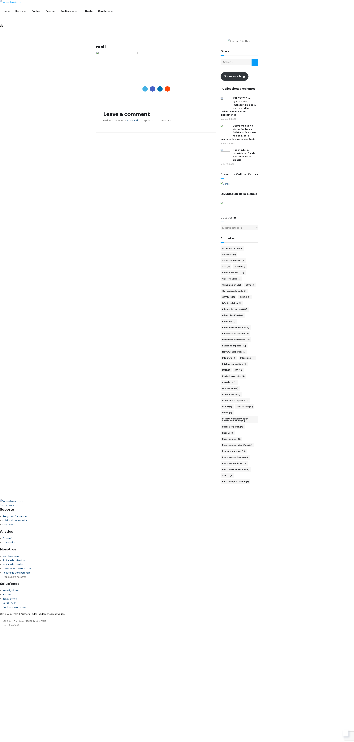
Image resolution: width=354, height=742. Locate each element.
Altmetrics (229, 254)
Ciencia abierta (231, 285)
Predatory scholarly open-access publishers (235, 420)
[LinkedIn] (160, 89)
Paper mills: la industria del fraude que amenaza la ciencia (244, 155)
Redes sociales (231, 439)
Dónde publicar (231, 303)
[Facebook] (152, 89)
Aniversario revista (233, 260)
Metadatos (229, 382)
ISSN (226, 370)
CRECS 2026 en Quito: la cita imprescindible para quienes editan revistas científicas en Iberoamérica (238, 106)
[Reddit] (167, 89)
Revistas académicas (235, 457)
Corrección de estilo (234, 291)
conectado (133, 120)
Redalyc (228, 433)
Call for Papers (231, 279)
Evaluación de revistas (236, 339)
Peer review (245, 406)
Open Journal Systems (235, 400)
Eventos (50, 11)
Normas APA (230, 388)
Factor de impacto (234, 346)
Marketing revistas (233, 376)
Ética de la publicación (235, 481)
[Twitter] (145, 89)
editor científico (232, 315)
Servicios (20, 11)
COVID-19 (228, 297)
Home (6, 11)
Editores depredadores (235, 327)
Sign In (28, 735)
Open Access (231, 394)
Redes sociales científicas (237, 445)
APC (226, 266)
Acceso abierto (232, 248)
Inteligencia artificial (234, 364)
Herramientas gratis (233, 352)
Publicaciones (69, 11)
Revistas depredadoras (235, 469)
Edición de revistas (234, 309)
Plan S (227, 412)
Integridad (247, 358)
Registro (20, 735)
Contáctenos (105, 11)
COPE (250, 285)
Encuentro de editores (235, 333)
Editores (228, 321)
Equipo (36, 11)
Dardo (89, 11)
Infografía (228, 358)
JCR (239, 370)
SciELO (227, 475)
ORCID (227, 406)
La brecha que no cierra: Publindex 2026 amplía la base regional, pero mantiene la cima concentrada (238, 132)
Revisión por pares (234, 451)
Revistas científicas (234, 463)
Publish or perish (232, 427)
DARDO (245, 297)
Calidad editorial (233, 272)
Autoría (239, 266)
